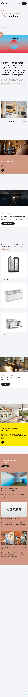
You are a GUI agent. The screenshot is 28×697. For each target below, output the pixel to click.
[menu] (24, 3)
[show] (2, 170)
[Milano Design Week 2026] (14, 44)
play (14, 200)
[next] (6, 27)
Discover (6, 384)
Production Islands (8, 223)
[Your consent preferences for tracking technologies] (25, 694)
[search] (19, 3)
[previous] (2, 27)
